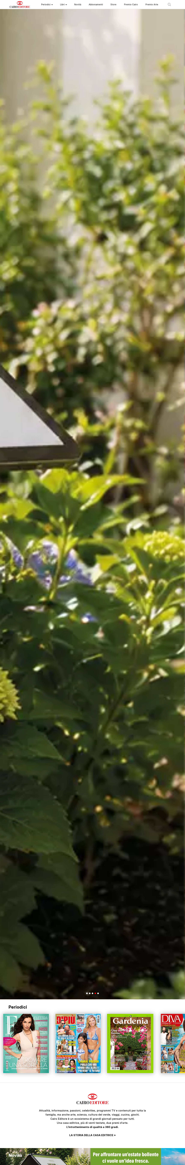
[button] (87, 993)
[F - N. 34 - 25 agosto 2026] (26, 1043)
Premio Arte (151, 4)
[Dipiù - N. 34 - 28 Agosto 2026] (78, 1043)
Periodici (46, 4)
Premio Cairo (131, 4)
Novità (77, 4)
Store (113, 4)
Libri (62, 4)
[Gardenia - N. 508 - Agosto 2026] (130, 1043)
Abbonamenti (96, 4)
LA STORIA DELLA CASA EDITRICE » (92, 1135)
